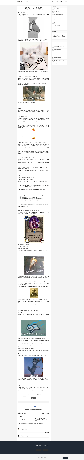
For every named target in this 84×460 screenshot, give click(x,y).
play (40, 390)
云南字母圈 (54, 36)
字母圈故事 (29, 9)
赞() (42, 9)
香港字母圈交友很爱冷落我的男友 (22, 413)
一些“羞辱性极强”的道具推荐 (39, 423)
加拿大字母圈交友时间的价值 (45, 413)
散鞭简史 (20, 418)
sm (41, 387)
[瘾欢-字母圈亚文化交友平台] (20, 1)
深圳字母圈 (40, 409)
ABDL (63, 33)
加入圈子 (57, 1)
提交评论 (47, 432)
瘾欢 (42, 457)
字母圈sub (35, 409)
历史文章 (61, 1)
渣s (58, 35)
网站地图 (45, 457)
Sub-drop (54, 33)
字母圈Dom (31, 409)
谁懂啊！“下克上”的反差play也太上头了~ (40, 418)
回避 (58, 36)
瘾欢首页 (53, 1)
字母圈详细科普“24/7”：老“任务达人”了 (34, 8)
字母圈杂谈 (33, 9)
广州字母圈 (59, 33)
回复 (27, 436)
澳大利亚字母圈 (54, 35)
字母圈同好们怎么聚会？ (22, 419)
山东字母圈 (64, 36)
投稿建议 (65, 1)
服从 (63, 35)
